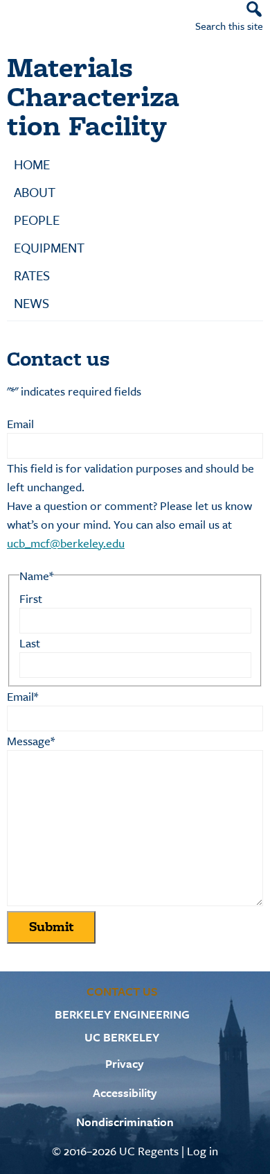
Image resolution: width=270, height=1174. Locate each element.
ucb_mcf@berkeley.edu (66, 543)
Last (29, 643)
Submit (51, 926)
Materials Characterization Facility (93, 96)
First (30, 598)
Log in (202, 1150)
